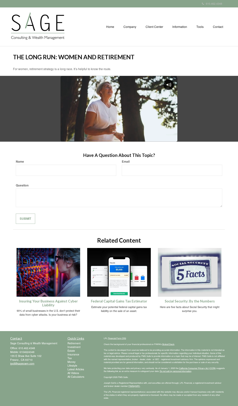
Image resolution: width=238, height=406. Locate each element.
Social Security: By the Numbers (190, 301)
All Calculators (75, 376)
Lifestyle (72, 365)
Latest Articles (75, 369)
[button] (130, 27)
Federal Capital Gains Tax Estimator (119, 301)
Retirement (74, 343)
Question (22, 185)
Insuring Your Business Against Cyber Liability (48, 303)
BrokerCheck (168, 344)
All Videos (73, 373)
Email (126, 162)
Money (71, 362)
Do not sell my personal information (175, 371)
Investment (74, 347)
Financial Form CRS (117, 338)
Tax (69, 358)
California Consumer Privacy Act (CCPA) (197, 368)
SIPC (137, 385)
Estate (71, 350)
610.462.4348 (214, 3)
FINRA (131, 385)
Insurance (73, 354)
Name (20, 162)
